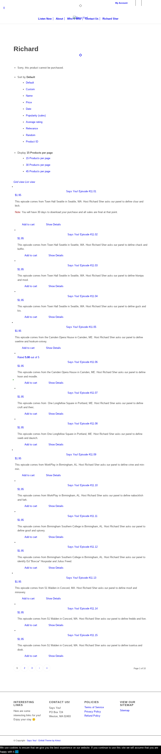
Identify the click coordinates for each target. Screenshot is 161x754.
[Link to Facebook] (132, 3)
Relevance (32, 128)
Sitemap (124, 710)
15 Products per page (38, 158)
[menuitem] (120, 3)
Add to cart (28, 224)
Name (29, 95)
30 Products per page (38, 164)
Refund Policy (92, 715)
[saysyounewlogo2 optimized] (80, 30)
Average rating (34, 122)
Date (28, 108)
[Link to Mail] (144, 3)
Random (30, 135)
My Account (121, 3)
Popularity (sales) (36, 115)
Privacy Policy (92, 711)
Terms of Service (94, 707)
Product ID (32, 141)
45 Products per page (38, 171)
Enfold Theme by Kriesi (49, 740)
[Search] (122, 19)
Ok (16, 751)
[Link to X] (138, 3)
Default (30, 82)
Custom (30, 89)
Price (29, 102)
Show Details (53, 224)
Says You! (32, 740)
